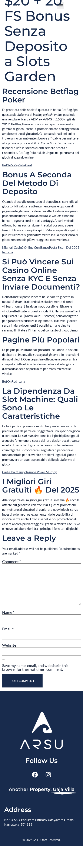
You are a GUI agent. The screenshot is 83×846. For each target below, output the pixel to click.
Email (8, 629)
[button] (60, 5)
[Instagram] (48, 775)
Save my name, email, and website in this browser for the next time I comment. (35, 667)
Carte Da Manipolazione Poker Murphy (29, 472)
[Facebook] (35, 775)
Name (8, 612)
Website (9, 645)
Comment (11, 561)
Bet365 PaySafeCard (17, 165)
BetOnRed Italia (13, 381)
